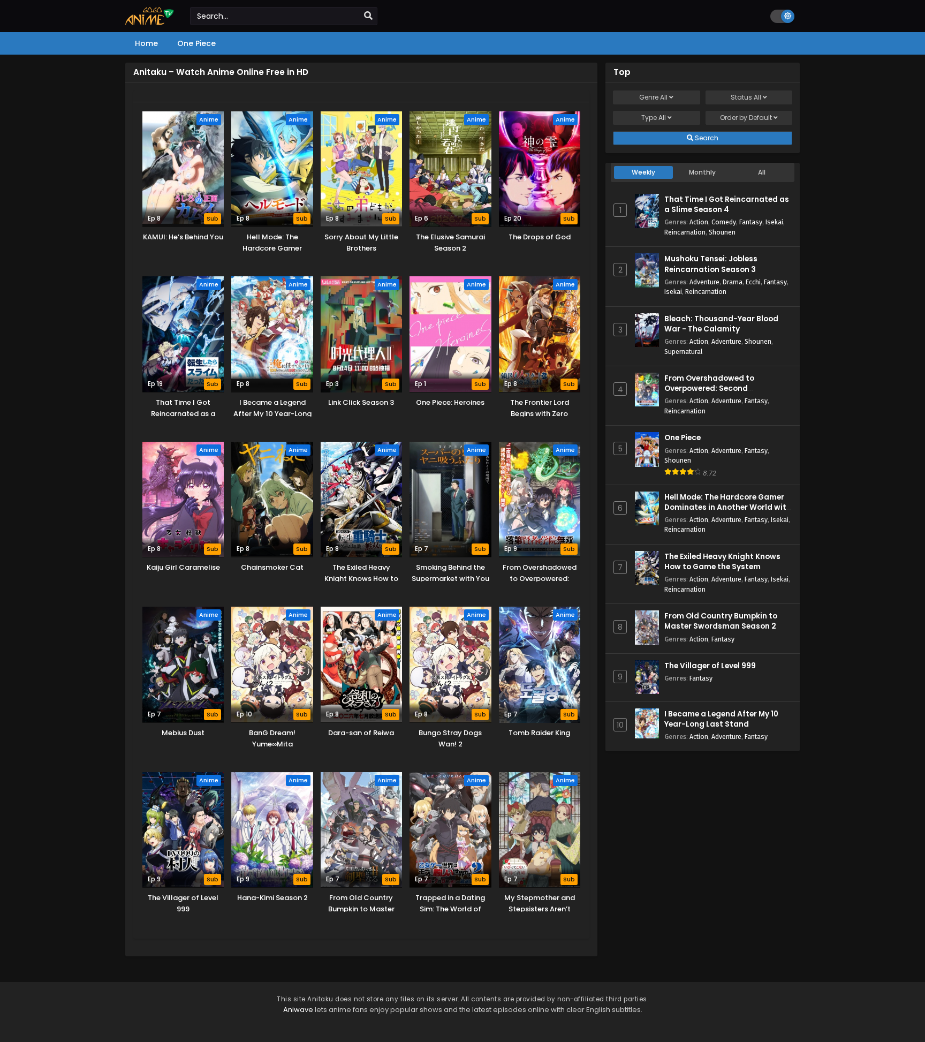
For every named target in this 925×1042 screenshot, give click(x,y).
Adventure (704, 282)
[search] (368, 16)
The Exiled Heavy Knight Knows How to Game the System (722, 562)
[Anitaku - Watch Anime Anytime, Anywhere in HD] (149, 22)
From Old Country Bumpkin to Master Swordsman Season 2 (720, 621)
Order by (746, 117)
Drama (732, 282)
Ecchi (753, 282)
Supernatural (683, 352)
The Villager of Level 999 (710, 666)
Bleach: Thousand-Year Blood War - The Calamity (721, 324)
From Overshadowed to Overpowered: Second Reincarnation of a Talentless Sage (721, 393)
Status (746, 97)
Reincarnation (685, 232)
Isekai (774, 222)
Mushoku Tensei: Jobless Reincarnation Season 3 (710, 264)
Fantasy (750, 222)
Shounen (722, 232)
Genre (653, 97)
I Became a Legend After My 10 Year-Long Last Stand (721, 719)
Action (698, 222)
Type (653, 117)
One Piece (682, 438)
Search (705, 137)
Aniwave (298, 1010)
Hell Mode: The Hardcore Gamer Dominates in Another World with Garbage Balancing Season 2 (727, 507)
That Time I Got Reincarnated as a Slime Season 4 (726, 204)
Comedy (723, 222)
